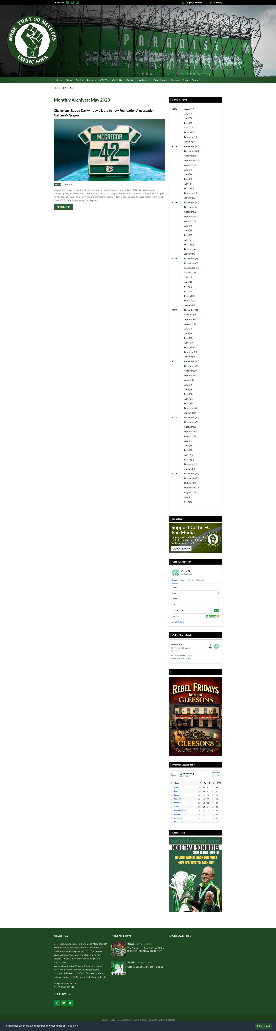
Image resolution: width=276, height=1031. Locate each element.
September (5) (191, 319)
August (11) (190, 323)
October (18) (190, 155)
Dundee (177, 814)
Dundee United (180, 811)
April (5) (188, 183)
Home (59, 80)
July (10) (188, 277)
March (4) (189, 188)
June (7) (188, 174)
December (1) (191, 310)
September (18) (192, 487)
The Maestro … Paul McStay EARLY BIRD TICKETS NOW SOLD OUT (145, 949)
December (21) (191, 361)
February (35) (191, 408)
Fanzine (79, 80)
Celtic (176, 787)
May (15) (188, 337)
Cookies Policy (124, 1019)
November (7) (191, 207)
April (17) (188, 342)
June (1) (188, 230)
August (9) (189, 108)
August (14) (190, 272)
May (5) (188, 501)
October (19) (190, 370)
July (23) (188, 328)
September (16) (192, 267)
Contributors (160, 80)
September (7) (191, 375)
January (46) (190, 356)
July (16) (188, 440)
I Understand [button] (263, 1026)
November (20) (191, 150)
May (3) (188, 235)
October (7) (190, 211)
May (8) (188, 179)
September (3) (191, 216)
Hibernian (177, 803)
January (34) (190, 141)
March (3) (189, 295)
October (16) (190, 314)
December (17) (191, 202)
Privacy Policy (108, 1019)
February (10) (191, 193)
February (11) (191, 464)
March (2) (189, 459)
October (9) (190, 426)
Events (129, 80)
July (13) (188, 169)
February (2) (190, 300)
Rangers (177, 795)
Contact (196, 80)
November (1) (191, 263)
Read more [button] (72, 1026)
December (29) (191, 146)
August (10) (190, 221)
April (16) (188, 127)
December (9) (191, 258)
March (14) (189, 347)
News (69, 80)
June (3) (188, 333)
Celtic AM (117, 80)
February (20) (191, 352)
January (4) (189, 253)
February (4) (190, 249)
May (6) (188, 122)
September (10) (192, 160)
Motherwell (178, 799)
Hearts (176, 791)
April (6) (188, 239)
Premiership (188, 773)
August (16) (190, 492)
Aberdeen (178, 818)
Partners (174, 80)
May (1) (188, 286)
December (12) (191, 473)
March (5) (189, 244)
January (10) (190, 412)
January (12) (190, 197)
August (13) (190, 165)
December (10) (191, 417)
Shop (185, 80)
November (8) (191, 366)
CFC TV (104, 80)
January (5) (189, 468)
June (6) (188, 389)
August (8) (189, 380)
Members (142, 80)
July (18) (188, 225)
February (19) (191, 137)
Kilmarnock (178, 822)
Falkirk (176, 807)
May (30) (188, 394)
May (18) (188, 450)
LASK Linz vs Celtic (181, 658)
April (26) (188, 398)
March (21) (189, 403)
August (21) (190, 436)
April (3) (188, 291)
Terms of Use (139, 1019)
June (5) (188, 118)
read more (63, 207)
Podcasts (91, 80)
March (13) (189, 132)
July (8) (187, 496)
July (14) (188, 113)
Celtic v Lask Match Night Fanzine (145, 966)
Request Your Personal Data (161, 1019)
